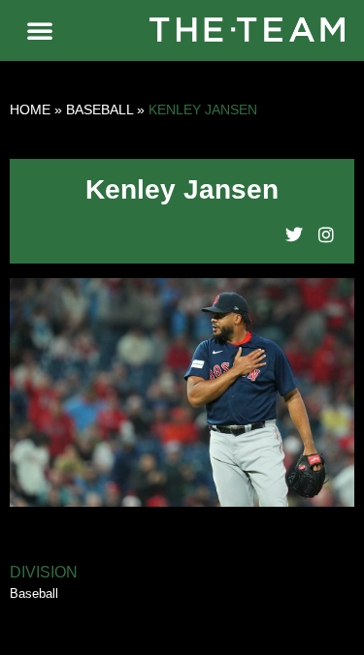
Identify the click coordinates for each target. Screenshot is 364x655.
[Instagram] (326, 234)
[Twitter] (294, 234)
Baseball (99, 109)
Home (30, 109)
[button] (39, 30)
